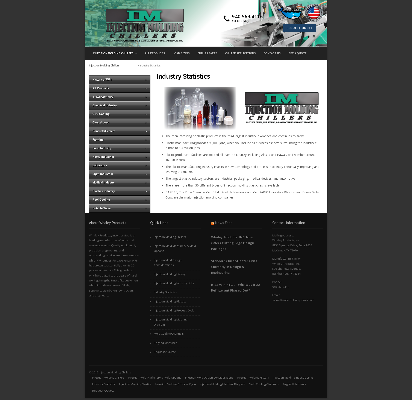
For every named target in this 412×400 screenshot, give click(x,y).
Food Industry (101, 148)
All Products (155, 53)
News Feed (224, 222)
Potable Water (101, 208)
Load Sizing (181, 53)
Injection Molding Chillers (113, 53)
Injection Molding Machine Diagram (171, 321)
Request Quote (300, 28)
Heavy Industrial (103, 156)
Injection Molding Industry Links (174, 283)
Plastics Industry (103, 191)
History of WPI (102, 79)
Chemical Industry (104, 105)
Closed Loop (100, 122)
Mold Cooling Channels (169, 333)
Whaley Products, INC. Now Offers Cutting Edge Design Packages (232, 243)
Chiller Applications (240, 53)
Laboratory (99, 165)
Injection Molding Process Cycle (174, 310)
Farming (98, 139)
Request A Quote (165, 352)
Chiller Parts (207, 53)
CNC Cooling (101, 114)
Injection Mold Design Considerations (168, 262)
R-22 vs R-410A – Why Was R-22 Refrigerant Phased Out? (235, 287)
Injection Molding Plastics (170, 301)
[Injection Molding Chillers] (142, 25)
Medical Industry (103, 182)
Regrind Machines (165, 343)
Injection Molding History (170, 274)
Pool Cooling (101, 199)
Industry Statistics (165, 292)
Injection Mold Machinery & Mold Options (175, 248)
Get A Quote (297, 53)
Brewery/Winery (102, 96)
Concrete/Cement (103, 131)
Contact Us (272, 53)
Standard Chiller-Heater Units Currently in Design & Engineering (234, 267)
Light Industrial (102, 174)
